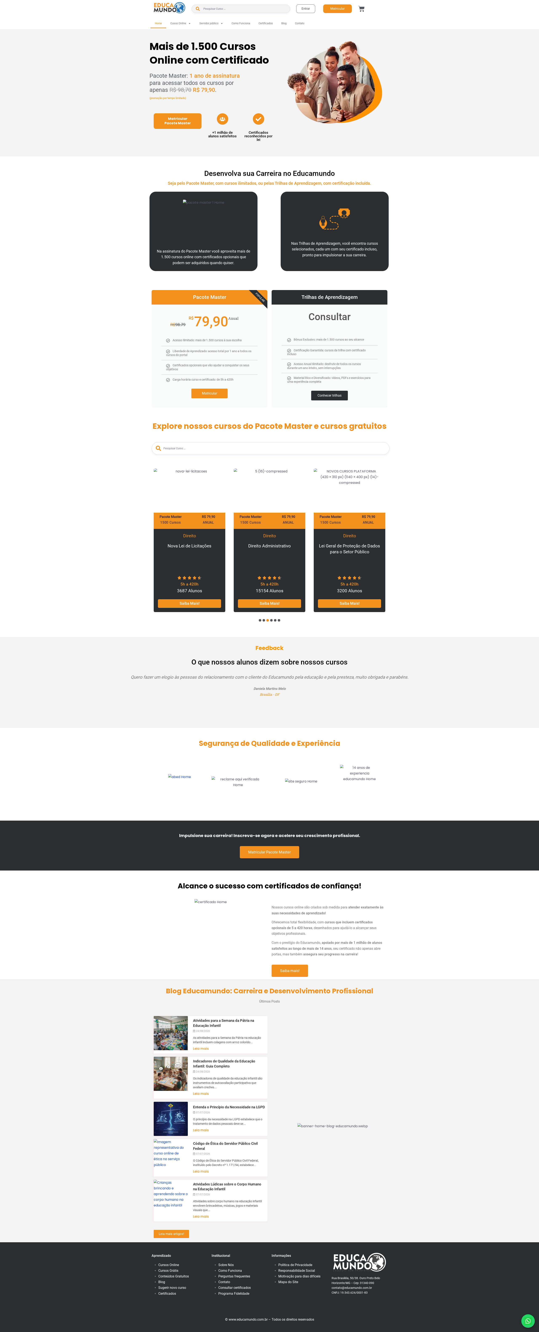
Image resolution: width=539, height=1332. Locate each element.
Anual (208, 522)
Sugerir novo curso (172, 1288)
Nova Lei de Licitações (189, 545)
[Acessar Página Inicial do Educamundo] (169, 7)
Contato (299, 23)
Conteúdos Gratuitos (173, 1276)
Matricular (209, 393)
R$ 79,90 (208, 517)
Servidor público (208, 23)
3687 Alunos (189, 590)
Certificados (266, 23)
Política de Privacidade (295, 1265)
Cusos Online (178, 23)
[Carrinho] (361, 9)
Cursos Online (168, 1265)
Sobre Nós (226, 1265)
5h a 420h (189, 584)
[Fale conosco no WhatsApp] (528, 1321)
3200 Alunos (349, 590)
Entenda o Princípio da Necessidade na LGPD (229, 1107)
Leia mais (201, 1048)
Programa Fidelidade (233, 1294)
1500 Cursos (170, 522)
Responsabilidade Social (296, 1271)
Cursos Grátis (168, 1271)
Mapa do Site (288, 1282)
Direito (189, 535)
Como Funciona (241, 23)
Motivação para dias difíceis (299, 1276)
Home (158, 23)
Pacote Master (171, 517)
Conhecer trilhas (330, 395)
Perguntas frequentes (234, 1276)
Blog (284, 23)
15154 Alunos (269, 590)
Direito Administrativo (269, 545)
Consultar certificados (234, 1288)
